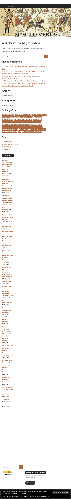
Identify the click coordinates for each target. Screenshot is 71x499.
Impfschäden (37, 119)
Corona (5, 117)
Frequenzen (38, 117)
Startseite (7, 149)
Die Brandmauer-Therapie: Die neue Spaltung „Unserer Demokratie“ (25, 81)
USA (34, 129)
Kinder (38, 122)
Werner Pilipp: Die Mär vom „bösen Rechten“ (7, 348)
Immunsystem (28, 119)
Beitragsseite (8, 142)
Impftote (12, 122)
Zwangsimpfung (27, 131)
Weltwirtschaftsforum (10, 131)
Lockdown (16, 124)
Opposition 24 (6, 190)
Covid (19, 117)
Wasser (39, 129)
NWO (15, 127)
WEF (44, 129)
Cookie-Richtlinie (45, 496)
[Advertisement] (8, 437)
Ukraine (29, 129)
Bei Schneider (6, 394)
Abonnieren (30, 483)
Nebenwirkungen (36, 124)
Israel (32, 122)
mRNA (28, 124)
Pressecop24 (6, 173)
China (41, 114)
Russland (22, 129)
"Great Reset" (7, 114)
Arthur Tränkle (20, 114)
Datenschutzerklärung (11, 144)
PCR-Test (27, 127)
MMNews (5, 321)
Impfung (19, 122)
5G (13, 114)
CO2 (46, 114)
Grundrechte (18, 119)
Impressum (7, 146)
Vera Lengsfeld (6, 382)
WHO (19, 131)
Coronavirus (13, 117)
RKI (17, 129)
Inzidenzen (26, 122)
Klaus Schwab (7, 124)
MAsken (23, 124)
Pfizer (34, 127)
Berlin (29, 114)
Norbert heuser (7, 127)
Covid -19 (25, 117)
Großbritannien (8, 119)
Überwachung (37, 131)
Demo (31, 117)
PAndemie (21, 127)
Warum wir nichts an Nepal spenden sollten (7, 389)
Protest (39, 127)
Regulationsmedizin (8, 129)
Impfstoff (5, 122)
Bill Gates (35, 114)
